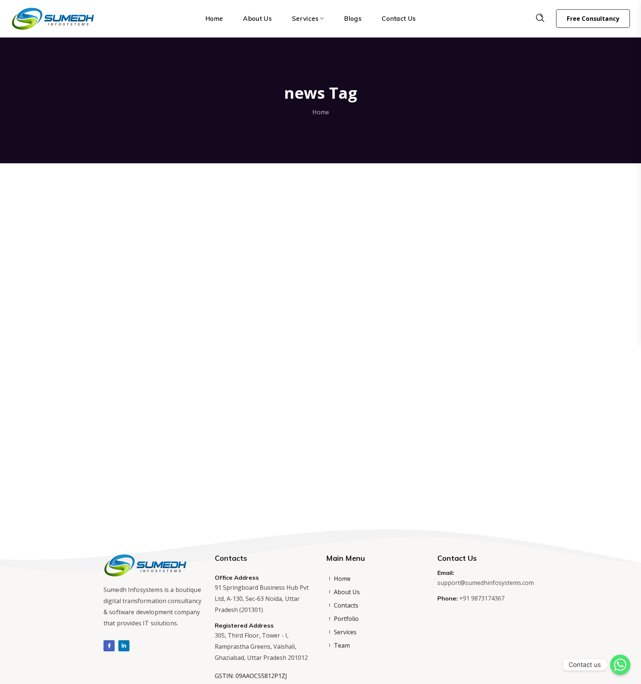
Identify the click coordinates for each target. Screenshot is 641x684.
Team (342, 645)
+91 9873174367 (481, 598)
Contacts (346, 605)
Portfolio (346, 619)
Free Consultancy (593, 18)
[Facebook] (109, 645)
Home (320, 112)
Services (345, 632)
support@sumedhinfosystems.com (485, 583)
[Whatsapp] (620, 665)
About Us (347, 592)
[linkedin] (123, 645)
